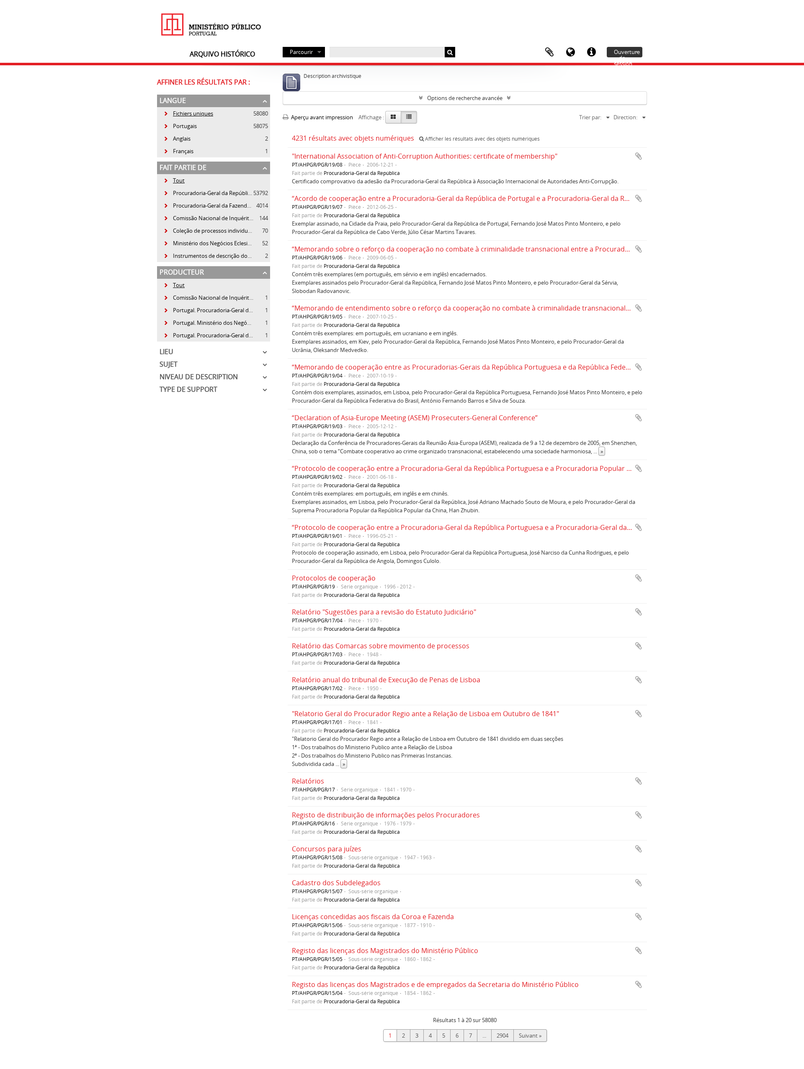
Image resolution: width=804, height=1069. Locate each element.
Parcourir (301, 52)
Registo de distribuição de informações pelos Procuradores (386, 815)
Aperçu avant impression (321, 117)
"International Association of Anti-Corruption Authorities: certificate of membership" (424, 156)
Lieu (166, 351)
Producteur (182, 272)
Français (178, 151)
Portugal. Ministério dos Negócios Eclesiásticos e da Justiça (240, 322)
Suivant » (530, 1035)
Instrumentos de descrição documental (217, 256)
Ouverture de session (627, 52)
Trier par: (590, 117)
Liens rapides (591, 52)
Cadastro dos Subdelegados (336, 882)
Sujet (169, 364)
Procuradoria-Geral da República (208, 193)
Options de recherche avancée (464, 98)
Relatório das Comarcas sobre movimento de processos (380, 645)
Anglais (177, 138)
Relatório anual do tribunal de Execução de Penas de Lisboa (386, 679)
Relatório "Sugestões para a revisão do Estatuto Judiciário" (384, 612)
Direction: (625, 117)
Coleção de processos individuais (209, 230)
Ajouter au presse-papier (638, 156)
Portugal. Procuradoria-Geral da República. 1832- (228, 335)
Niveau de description (199, 376)
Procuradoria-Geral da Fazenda (206, 205)
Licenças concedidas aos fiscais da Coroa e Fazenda (373, 916)
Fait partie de (183, 167)
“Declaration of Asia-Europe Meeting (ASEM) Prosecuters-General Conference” (415, 417)
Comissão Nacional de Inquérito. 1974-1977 (221, 297)
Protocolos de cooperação (334, 578)
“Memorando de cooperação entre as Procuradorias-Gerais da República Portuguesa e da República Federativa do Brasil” (483, 367)
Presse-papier (549, 52)
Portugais (180, 126)
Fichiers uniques (188, 113)
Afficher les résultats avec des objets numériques (482, 138)
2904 (502, 1035)
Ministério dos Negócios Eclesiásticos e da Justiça (228, 243)
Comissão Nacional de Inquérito (208, 218)
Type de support (188, 389)
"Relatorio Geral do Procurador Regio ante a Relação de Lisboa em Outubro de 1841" (425, 713)
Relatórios (308, 781)
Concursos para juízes (326, 848)
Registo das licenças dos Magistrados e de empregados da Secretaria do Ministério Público (435, 984)
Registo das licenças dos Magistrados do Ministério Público (385, 950)
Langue (570, 52)
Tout (179, 180)
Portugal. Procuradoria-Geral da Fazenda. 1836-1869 (232, 310)
